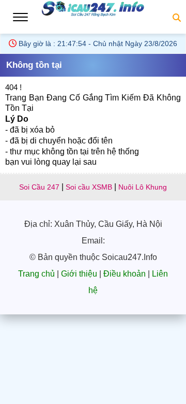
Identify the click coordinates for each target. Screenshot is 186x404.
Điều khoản (124, 273)
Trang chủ (36, 273)
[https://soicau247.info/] (93, 15)
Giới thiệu (79, 273)
